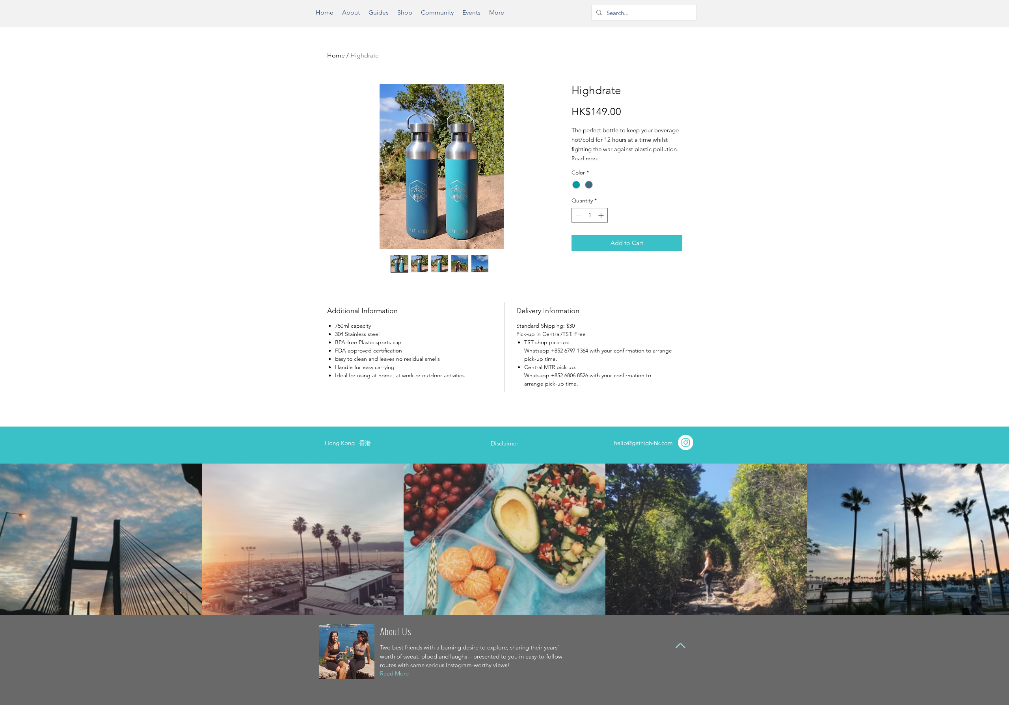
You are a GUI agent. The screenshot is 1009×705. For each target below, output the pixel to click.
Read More (394, 673)
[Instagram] (685, 442)
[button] (378, 15)
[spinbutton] (590, 215)
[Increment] (602, 215)
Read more (585, 158)
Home (336, 55)
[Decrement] (578, 215)
